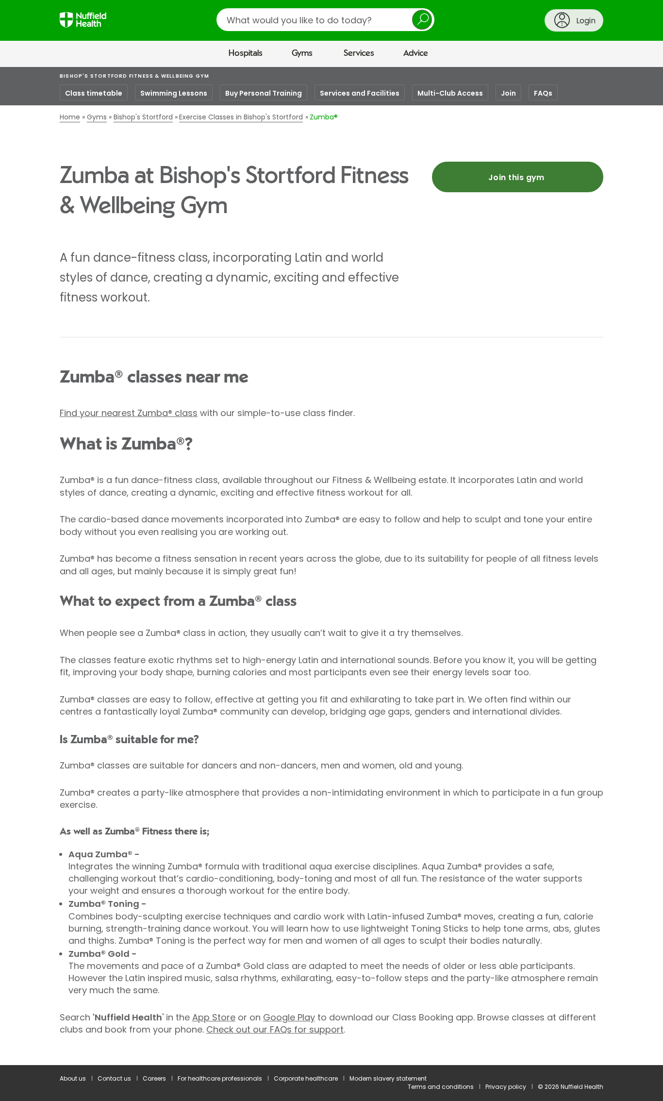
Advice (415, 53)
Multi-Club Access (450, 93)
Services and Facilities (359, 93)
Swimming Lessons (173, 93)
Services (359, 53)
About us (73, 1078)
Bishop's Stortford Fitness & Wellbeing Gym (134, 76)
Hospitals (246, 53)
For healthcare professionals (220, 1078)
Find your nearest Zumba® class (129, 413)
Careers (154, 1078)
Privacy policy (505, 1087)
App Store (213, 1017)
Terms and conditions (441, 1087)
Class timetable (93, 93)
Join (508, 93)
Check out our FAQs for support (275, 1029)
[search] (325, 19)
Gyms (302, 53)
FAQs (543, 93)
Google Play (289, 1017)
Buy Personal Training (263, 93)
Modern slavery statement (388, 1078)
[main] (331, 566)
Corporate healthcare (306, 1078)
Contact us (114, 1078)
